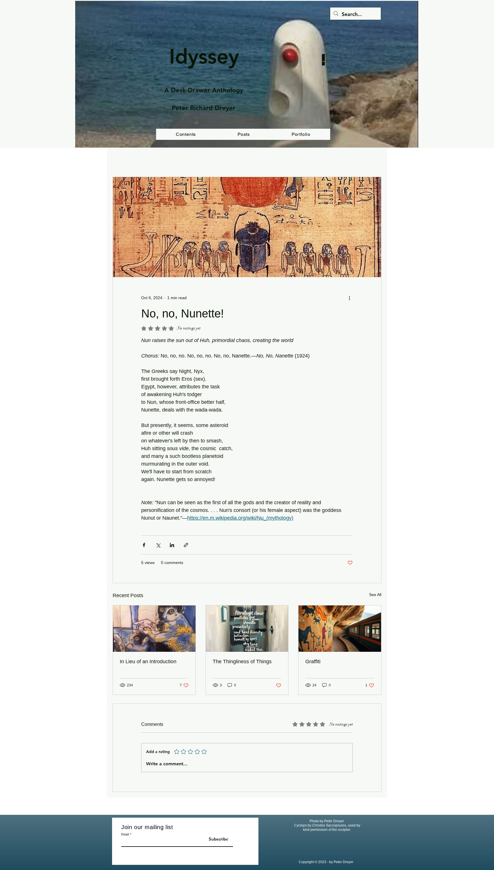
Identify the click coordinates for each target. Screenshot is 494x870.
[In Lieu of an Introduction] (154, 628)
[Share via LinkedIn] (172, 545)
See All (375, 594)
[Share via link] (186, 545)
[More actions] (349, 297)
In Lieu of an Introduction (148, 661)
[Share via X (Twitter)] (158, 545)
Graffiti (312, 661)
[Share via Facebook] (144, 545)
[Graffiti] (339, 628)
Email (125, 834)
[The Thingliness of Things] (247, 628)
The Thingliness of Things (242, 661)
